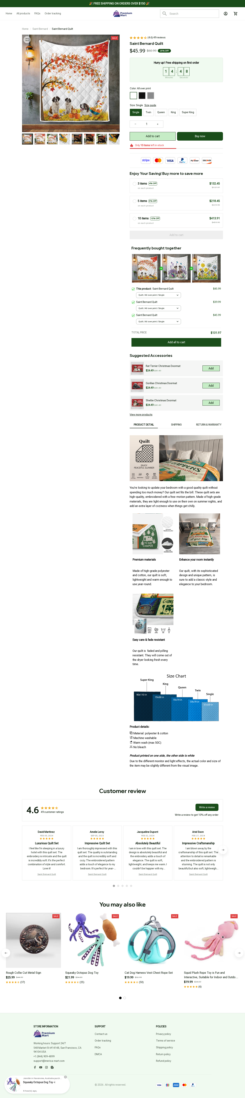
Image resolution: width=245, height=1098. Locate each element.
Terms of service (165, 1040)
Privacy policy (163, 1034)
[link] (13, 1084)
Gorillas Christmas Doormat (161, 383)
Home (25, 28)
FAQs (98, 1047)
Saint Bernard (40, 28)
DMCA (98, 1054)
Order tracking (103, 1040)
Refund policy (163, 1060)
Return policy (163, 1054)
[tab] (114, 886)
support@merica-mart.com (49, 1060)
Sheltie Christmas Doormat (161, 400)
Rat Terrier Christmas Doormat (163, 366)
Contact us (101, 1034)
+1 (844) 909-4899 (44, 1056)
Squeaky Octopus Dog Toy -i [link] (39, 1082)
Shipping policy (164, 1047)
